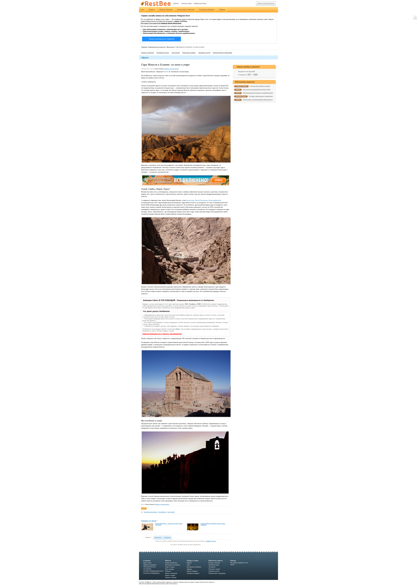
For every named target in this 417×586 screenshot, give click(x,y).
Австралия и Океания (186, 10)
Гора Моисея (162, 512)
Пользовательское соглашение (149, 568)
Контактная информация (151, 573)
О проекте (146, 560)
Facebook (167, 537)
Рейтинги (168, 571)
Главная (144, 47)
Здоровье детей (204, 53)
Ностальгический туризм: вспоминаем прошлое (259, 93)
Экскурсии (170, 47)
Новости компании (171, 573)
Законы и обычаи (170, 577)
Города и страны (186, 3)
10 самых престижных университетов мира (264, 96)
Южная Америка (166, 10)
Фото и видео (169, 569)
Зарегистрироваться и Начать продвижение (162, 334)
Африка (222, 10)
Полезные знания (188, 53)
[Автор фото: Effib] (185, 462)
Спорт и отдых (170, 567)
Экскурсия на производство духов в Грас (256, 89)
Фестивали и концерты (172, 565)
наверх (144, 508)
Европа (152, 10)
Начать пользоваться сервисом (161, 39)
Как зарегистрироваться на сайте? (239, 563)
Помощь (233, 560)
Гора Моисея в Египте (150, 512)
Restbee (148, 537)
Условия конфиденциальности (153, 571)
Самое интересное (171, 563)
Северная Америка (207, 10)
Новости (176, 3)
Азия (142, 10)
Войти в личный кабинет (266, 3)
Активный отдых (163, 53)
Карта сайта (147, 563)
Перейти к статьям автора (171, 68)
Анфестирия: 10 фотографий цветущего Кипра (259, 99)
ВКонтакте (158, 537)
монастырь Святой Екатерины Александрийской (203, 200)
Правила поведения (149, 565)
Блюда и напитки (147, 53)
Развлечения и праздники (222, 53)
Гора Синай (171, 512)
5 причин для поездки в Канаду (260, 86)
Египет (165, 71)
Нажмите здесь (211, 541)
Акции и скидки (170, 575)
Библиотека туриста (200, 3)
